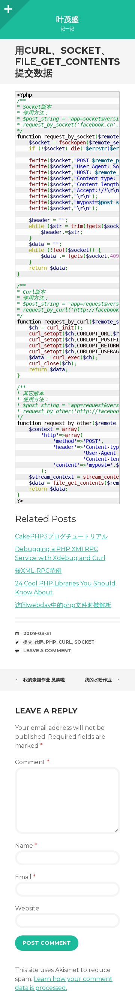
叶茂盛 (67, 19)
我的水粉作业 (98, 679)
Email (25, 877)
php (51, 642)
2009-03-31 (37, 633)
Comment (32, 762)
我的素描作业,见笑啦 (44, 679)
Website (27, 908)
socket (84, 642)
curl (65, 642)
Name (26, 845)
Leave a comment (47, 650)
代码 (39, 642)
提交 (27, 642)
